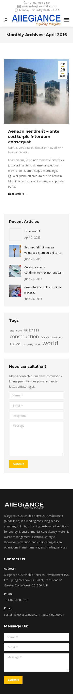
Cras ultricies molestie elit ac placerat (43, 289)
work (37, 344)
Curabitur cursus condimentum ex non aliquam (43, 269)
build (19, 330)
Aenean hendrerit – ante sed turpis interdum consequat (33, 136)
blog (12, 330)
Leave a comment (18, 152)
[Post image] (15, 235)
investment (57, 337)
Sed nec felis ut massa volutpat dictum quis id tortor (43, 250)
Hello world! (32, 231)
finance (45, 337)
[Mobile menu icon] (66, 19)
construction (24, 336)
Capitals (12, 147)
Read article (16, 193)
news (15, 343)
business (31, 330)
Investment (41, 147)
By (55, 147)
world (50, 343)
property (28, 344)
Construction (26, 147)
